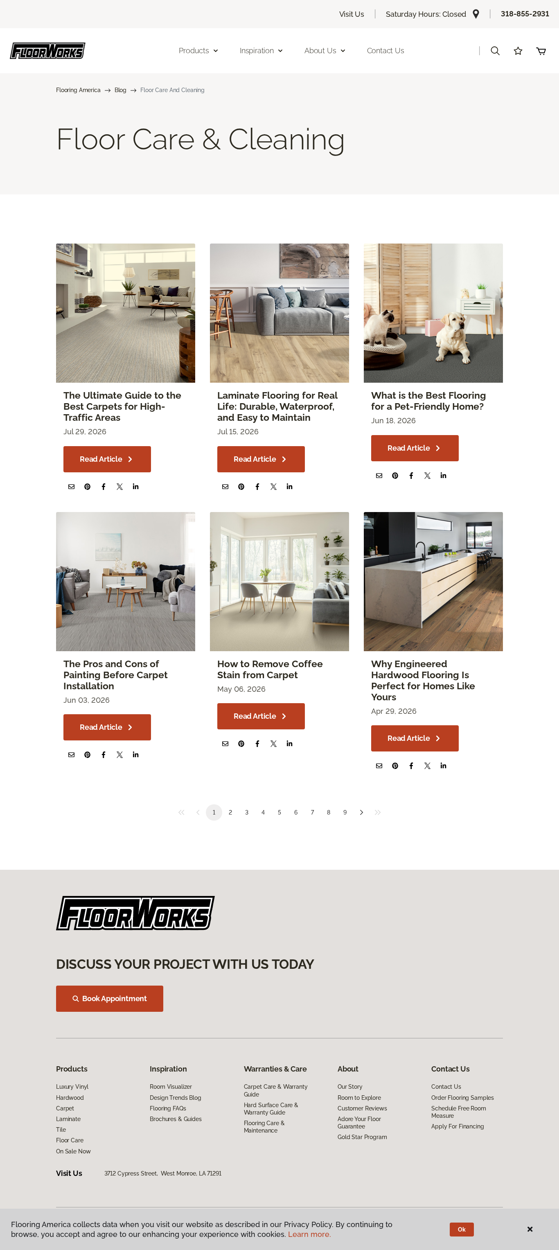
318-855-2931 (525, 13)
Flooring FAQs (168, 1108)
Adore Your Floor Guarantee (359, 1123)
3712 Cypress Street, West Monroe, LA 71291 (162, 1173)
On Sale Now (73, 1151)
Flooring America (78, 90)
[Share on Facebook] (103, 486)
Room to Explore (359, 1097)
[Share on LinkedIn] (135, 486)
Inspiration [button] (257, 50)
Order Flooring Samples (462, 1097)
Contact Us (385, 50)
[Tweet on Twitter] (119, 486)
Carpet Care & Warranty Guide (276, 1090)
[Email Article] (71, 486)
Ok (462, 1229)
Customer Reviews (362, 1108)
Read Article (101, 459)
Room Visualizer (171, 1086)
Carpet (65, 1108)
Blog (120, 90)
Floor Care (69, 1140)
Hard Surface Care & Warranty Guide (271, 1109)
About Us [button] (320, 50)
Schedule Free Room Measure (458, 1112)
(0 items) (541, 51)
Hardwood (70, 1097)
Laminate (68, 1119)
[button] (495, 51)
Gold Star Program (362, 1137)
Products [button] (194, 50)
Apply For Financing (457, 1126)
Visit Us (352, 14)
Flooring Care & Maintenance (264, 1127)
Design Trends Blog (175, 1097)
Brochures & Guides (175, 1119)
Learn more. (309, 1234)
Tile (60, 1129)
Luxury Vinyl (72, 1086)
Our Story (350, 1086)
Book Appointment (114, 998)
